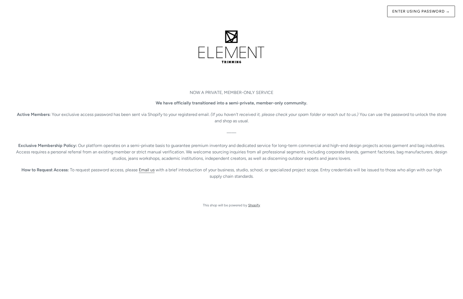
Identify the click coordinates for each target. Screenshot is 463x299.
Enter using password (421, 11)
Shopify (254, 205)
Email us (147, 169)
